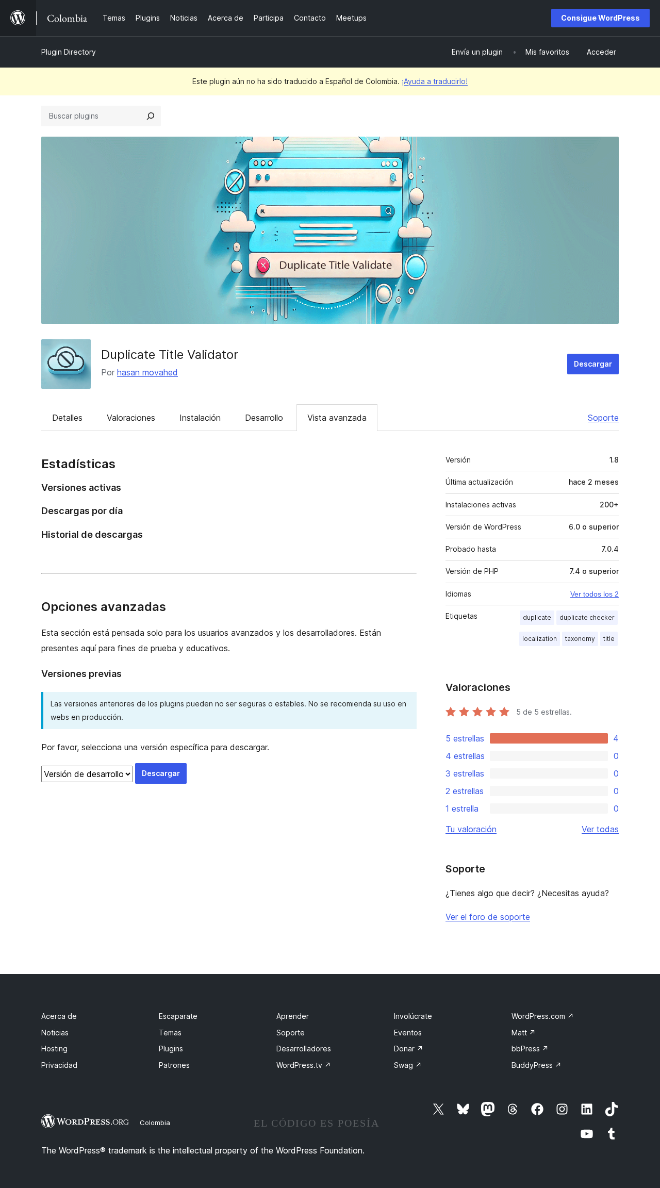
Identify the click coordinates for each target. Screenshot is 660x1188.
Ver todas (600, 829)
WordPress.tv (303, 1065)
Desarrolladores (303, 1048)
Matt (524, 1032)
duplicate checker (587, 617)
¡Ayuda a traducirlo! (435, 81)
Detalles (67, 417)
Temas (170, 1032)
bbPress (530, 1048)
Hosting (54, 1048)
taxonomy (580, 638)
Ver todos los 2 (594, 594)
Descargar (593, 363)
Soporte (603, 417)
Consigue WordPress (600, 17)
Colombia (155, 1122)
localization (539, 638)
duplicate (537, 617)
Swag (408, 1065)
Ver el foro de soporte (488, 917)
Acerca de (59, 1016)
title (609, 638)
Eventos (408, 1032)
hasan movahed (147, 372)
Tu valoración (471, 829)
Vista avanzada (337, 417)
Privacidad (59, 1065)
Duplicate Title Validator (169, 354)
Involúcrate (413, 1016)
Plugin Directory (68, 51)
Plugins (171, 1048)
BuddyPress (537, 1065)
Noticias (55, 1032)
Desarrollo (264, 417)
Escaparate (178, 1016)
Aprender (292, 1016)
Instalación (200, 417)
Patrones (174, 1065)
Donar (408, 1048)
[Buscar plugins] (150, 116)
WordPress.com (543, 1016)
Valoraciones (131, 417)
